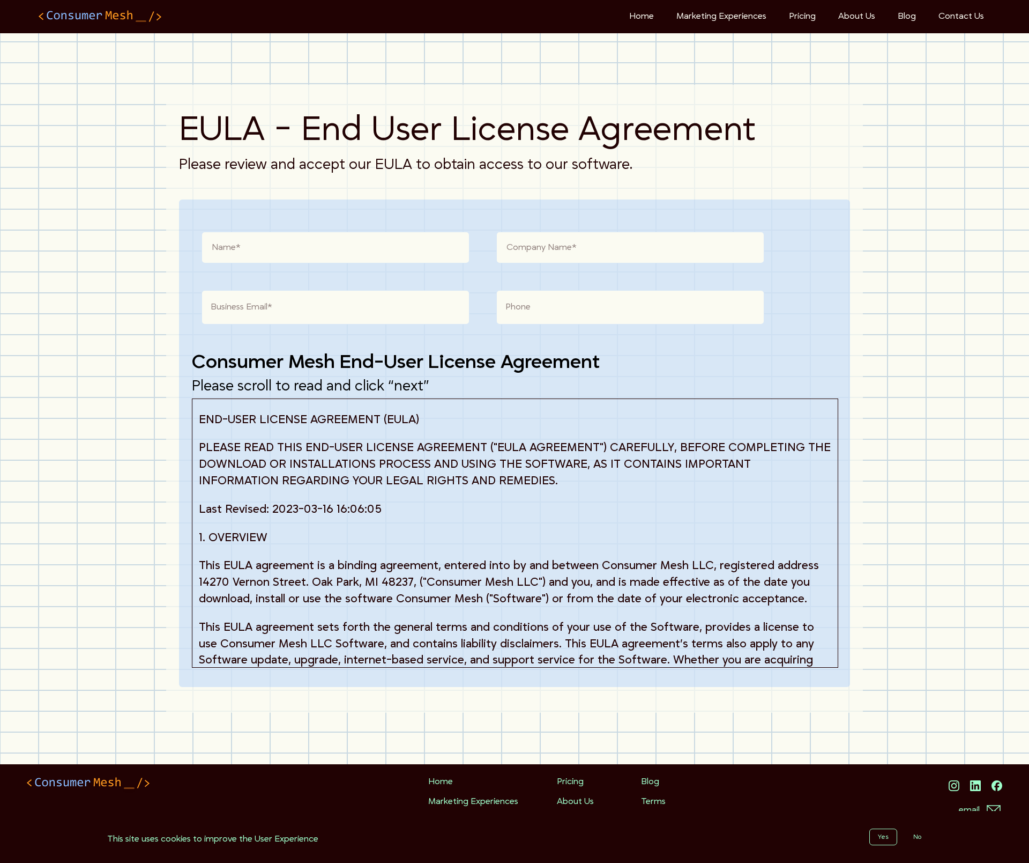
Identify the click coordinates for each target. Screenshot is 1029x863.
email (969, 810)
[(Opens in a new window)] (954, 785)
